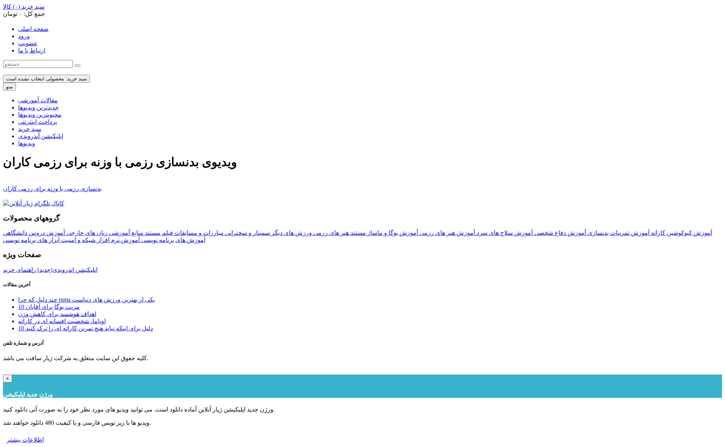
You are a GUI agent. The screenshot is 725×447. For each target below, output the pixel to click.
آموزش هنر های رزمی (446, 233)
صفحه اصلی (33, 29)
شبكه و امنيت (78, 240)
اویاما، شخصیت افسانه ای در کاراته (62, 321)
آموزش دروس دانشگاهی (34, 233)
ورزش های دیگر (291, 233)
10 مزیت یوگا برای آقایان (49, 307)
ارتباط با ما (31, 50)
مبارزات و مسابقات (198, 233)
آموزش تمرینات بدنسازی (617, 233)
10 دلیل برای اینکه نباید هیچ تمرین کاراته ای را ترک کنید (85, 328)
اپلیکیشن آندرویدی (40, 136)
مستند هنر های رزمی (339, 233)
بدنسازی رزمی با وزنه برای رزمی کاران (52, 188)
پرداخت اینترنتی (37, 122)
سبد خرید (29, 129)
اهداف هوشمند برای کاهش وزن (57, 314)
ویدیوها (26, 143)
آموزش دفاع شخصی (559, 233)
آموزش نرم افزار (118, 240)
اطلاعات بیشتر (25, 439)
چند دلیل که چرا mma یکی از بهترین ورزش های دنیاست (86, 299)
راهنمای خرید (19, 270)
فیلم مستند (158, 233)
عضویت (28, 43)
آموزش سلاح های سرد (504, 233)
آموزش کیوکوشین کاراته (680, 233)
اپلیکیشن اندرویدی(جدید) (66, 270)
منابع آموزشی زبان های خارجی (104, 233)
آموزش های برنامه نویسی (172, 240)
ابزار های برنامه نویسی (31, 240)
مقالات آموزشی (38, 100)
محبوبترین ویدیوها (40, 114)
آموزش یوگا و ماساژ (392, 233)
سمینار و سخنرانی (247, 233)
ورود (24, 36)
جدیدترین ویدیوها (38, 107)
